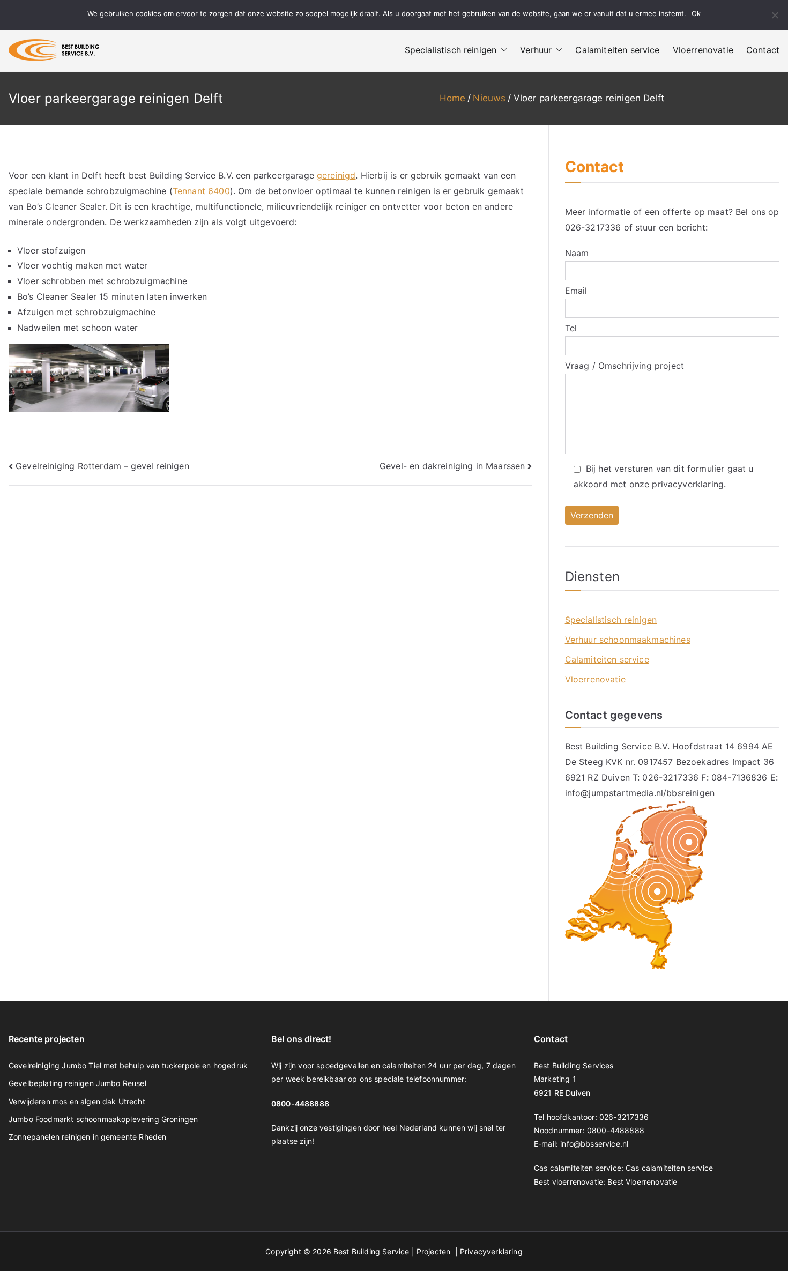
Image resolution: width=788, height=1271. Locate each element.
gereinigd (336, 175)
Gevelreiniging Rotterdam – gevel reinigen (102, 465)
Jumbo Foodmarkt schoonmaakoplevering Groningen (103, 1119)
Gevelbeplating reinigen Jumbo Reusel (77, 1083)
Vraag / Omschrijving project (624, 365)
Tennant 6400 (201, 190)
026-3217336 (593, 227)
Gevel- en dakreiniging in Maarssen (452, 465)
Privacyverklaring (491, 1251)
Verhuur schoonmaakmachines (627, 639)
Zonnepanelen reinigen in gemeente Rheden (87, 1136)
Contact (762, 49)
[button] (501, 50)
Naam (577, 253)
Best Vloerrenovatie (642, 1181)
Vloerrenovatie (703, 49)
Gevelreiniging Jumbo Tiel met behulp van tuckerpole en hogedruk (128, 1065)
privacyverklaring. (689, 484)
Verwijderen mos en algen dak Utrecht (77, 1101)
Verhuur (536, 49)
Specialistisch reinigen (451, 49)
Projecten (435, 1251)
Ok (696, 13)
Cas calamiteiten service (669, 1167)
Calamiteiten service (617, 49)
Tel (571, 328)
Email (576, 290)
